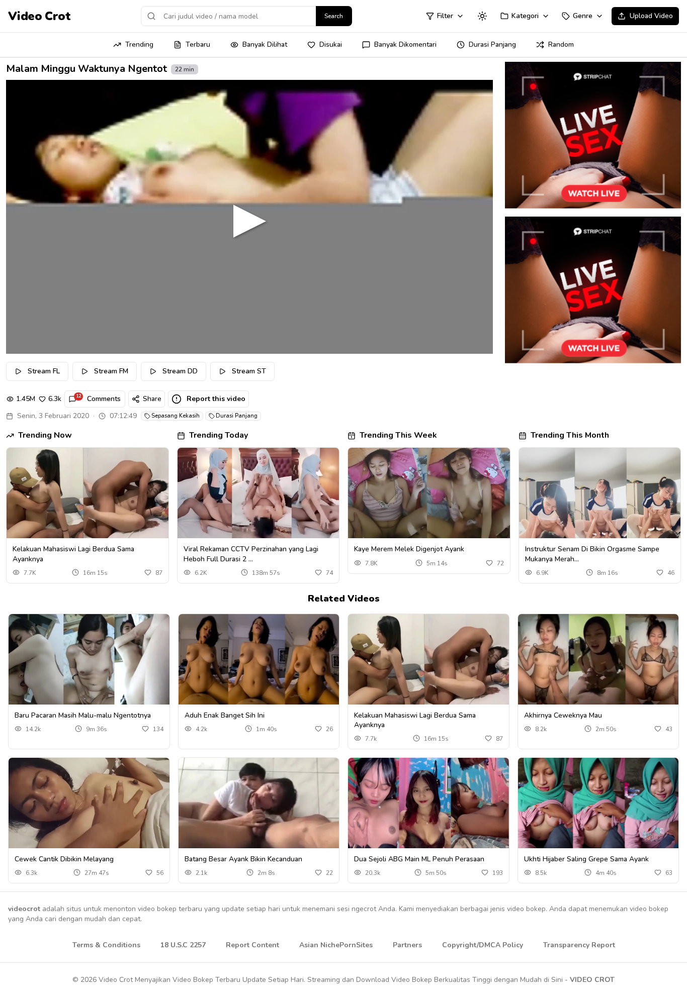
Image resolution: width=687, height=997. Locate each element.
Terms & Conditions (106, 945)
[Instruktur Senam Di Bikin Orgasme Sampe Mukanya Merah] (600, 493)
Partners (407, 945)
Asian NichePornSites (336, 945)
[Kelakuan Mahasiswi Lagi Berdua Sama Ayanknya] (87, 493)
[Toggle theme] (482, 16)
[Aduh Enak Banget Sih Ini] (259, 659)
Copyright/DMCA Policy (482, 945)
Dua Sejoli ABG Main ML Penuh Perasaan (419, 859)
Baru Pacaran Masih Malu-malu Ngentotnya (83, 715)
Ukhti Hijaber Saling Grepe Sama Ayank (586, 859)
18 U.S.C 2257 (183, 945)
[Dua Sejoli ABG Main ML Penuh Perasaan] (428, 803)
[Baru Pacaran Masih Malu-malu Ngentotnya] (89, 659)
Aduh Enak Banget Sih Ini (225, 715)
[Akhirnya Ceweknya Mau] (598, 659)
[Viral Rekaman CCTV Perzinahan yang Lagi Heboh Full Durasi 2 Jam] (258, 493)
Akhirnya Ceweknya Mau (563, 715)
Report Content (252, 945)
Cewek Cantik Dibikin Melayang (64, 859)
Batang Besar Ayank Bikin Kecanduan (243, 859)
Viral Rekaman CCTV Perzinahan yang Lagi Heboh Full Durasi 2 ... (251, 553)
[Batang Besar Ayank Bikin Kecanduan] (259, 803)
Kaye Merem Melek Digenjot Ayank (409, 549)
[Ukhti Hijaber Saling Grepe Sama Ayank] (598, 803)
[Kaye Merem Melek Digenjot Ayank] (429, 493)
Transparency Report (579, 945)
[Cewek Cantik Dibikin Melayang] (89, 803)
